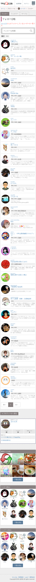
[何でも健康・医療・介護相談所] (5, 301)
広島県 (16, 44)
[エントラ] (5, 122)
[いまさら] (5, 251)
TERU (13, 508)
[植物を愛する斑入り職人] (5, 277)
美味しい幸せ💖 (18, 476)
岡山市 (23, 354)
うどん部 (30, 476)
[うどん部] (30, 471)
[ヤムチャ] (5, 314)
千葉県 (19, 237)
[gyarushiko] (5, 536)
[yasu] (5, 82)
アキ (22, 561)
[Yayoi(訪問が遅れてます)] (5, 264)
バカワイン (13, 519)
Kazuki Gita (5, 508)
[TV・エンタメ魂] (5, 59)
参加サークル (29, 431)
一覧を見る (17, 479)
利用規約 (21, 577)
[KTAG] (5, 367)
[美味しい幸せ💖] (18, 471)
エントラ (22, 508)
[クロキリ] (5, 341)
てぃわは (31, 508)
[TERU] (5, 109)
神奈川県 (20, 210)
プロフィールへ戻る (10, 413)
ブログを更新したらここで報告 (6, 464)
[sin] (5, 393)
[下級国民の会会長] (5, 289)
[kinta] (5, 172)
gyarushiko (5, 541)
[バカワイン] (5, 159)
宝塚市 (20, 264)
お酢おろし (5, 498)
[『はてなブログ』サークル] (18, 459)
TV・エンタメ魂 (13, 498)
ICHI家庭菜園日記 (6, 440)
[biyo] (5, 224)
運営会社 (32, 577)
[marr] (5, 327)
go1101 (22, 498)
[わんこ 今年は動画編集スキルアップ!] (5, 236)
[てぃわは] (5, 134)
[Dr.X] (5, 354)
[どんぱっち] (5, 199)
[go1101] (5, 71)
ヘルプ (26, 577)
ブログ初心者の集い (6, 476)
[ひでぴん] (5, 185)
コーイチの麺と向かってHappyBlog (10, 437)
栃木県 (16, 367)
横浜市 (24, 210)
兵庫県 (16, 264)
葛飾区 (20, 134)
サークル (24, 14)
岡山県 (19, 354)
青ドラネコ (5, 519)
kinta (22, 519)
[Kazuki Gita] (5, 96)
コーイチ (4, 23)
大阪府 (19, 82)
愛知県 (16, 340)
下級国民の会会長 (31, 561)
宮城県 (19, 199)
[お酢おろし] (5, 44)
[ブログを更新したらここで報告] (6, 459)
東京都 (16, 134)
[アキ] (5, 211)
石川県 (19, 159)
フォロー (6, 431)
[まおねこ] (5, 380)
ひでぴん (31, 519)
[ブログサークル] (6, 3)
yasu (31, 498)
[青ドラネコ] (5, 147)
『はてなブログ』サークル (18, 464)
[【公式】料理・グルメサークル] (30, 459)
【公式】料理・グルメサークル (29, 464)
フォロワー (14, 14)
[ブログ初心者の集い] (6, 471)
